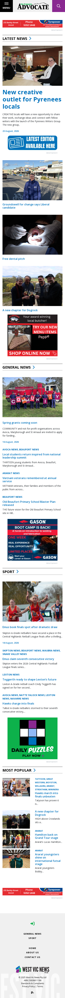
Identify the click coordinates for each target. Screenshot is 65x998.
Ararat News (11, 473)
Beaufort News (29, 449)
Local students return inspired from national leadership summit (31, 456)
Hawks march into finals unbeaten (46, 794)
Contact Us (32, 957)
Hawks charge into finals (18, 703)
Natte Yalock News (32, 695)
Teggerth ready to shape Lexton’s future (29, 679)
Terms (40, 986)
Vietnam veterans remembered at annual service (29, 479)
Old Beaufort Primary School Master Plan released (29, 503)
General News (16, 367)
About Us (32, 952)
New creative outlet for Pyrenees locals (31, 99)
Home (32, 948)
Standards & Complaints (32, 983)
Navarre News (19, 698)
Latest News (14, 38)
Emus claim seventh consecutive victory (28, 659)
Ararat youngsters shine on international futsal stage (47, 859)
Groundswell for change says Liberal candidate (25, 206)
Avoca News (10, 449)
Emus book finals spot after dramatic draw (29, 627)
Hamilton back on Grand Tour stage (46, 836)
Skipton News (11, 650)
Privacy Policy (28, 986)
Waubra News (51, 650)
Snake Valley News (14, 654)
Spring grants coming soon (19, 422)
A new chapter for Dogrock (20, 310)
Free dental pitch (13, 259)
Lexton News (11, 674)
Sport (8, 571)
